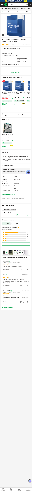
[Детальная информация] (8, 119)
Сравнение (19, 490)
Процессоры (19, 8)
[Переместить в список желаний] (12, 81)
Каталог (3, 490)
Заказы (11, 490)
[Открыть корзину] (29, 4)
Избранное (28, 490)
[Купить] (12, 98)
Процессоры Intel (27, 8)
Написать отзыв (16, 244)
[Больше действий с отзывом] (27, 269)
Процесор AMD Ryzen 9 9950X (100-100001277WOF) (7, 135)
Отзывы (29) (5, 223)
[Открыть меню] (2, 4)
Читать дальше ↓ (7, 282)
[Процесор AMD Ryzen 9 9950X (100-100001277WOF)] (7, 128)
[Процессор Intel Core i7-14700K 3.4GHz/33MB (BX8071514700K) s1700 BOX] (7, 85)
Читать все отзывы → (8, 307)
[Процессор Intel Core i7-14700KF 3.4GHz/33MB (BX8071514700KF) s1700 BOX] (19, 85)
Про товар (4, 11)
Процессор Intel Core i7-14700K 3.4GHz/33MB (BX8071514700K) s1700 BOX (7, 93)
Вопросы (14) (14, 223)
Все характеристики (8, 194)
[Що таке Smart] (11, 104)
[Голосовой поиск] (26, 4)
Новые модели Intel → (16, 72)
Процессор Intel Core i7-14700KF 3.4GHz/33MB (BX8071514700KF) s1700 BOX (19, 93)
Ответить (7, 269)
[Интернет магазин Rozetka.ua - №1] (5, 4)
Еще (28, 215)
